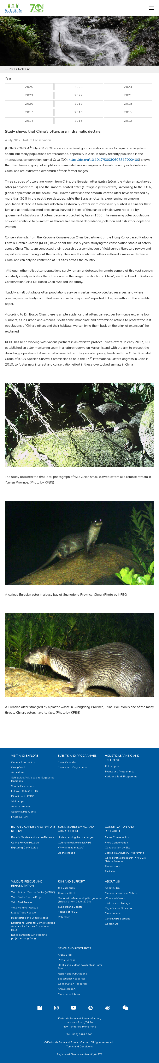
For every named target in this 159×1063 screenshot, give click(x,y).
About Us (112, 882)
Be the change (66, 853)
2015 (128, 112)
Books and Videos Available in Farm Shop (80, 966)
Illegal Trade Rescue (23, 912)
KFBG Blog (65, 955)
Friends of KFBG (68, 912)
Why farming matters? (71, 847)
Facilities (110, 871)
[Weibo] (104, 1008)
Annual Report (66, 989)
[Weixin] (122, 1008)
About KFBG (112, 888)
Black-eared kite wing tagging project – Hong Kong (29, 936)
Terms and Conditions (79, 1046)
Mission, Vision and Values (121, 893)
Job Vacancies (66, 888)
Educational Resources (72, 979)
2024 (128, 87)
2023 (29, 95)
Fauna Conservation (117, 837)
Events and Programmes (77, 756)
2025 (79, 87)
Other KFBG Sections (117, 919)
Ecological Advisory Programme (124, 853)
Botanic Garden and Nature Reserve (32, 837)
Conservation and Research (119, 829)
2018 (128, 104)
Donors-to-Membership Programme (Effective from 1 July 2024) (79, 900)
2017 (29, 112)
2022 (79, 95)
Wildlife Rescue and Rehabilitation (26, 884)
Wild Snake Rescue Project (27, 897)
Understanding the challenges (76, 837)
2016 (79, 112)
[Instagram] (53, 1008)
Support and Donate (70, 907)
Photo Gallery (19, 817)
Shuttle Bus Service (22, 786)
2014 (29, 121)
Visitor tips (17, 801)
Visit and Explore (24, 756)
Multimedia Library (69, 994)
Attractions (17, 772)
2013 (79, 121)
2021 (128, 95)
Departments (113, 913)
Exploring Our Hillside (24, 847)
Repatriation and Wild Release (29, 918)
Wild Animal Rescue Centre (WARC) (33, 892)
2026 (29, 87)
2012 (128, 121)
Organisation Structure (118, 908)
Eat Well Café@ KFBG (24, 791)
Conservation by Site (117, 847)
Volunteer (64, 917)
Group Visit (18, 767)
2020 (29, 104)
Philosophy (112, 766)
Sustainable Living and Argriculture (76, 829)
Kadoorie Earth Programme (121, 776)
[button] (151, 7)
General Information (23, 762)
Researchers (112, 866)
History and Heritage (117, 903)
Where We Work (115, 898)
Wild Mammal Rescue (24, 908)
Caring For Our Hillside (25, 843)
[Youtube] (70, 1008)
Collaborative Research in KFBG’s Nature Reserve (125, 859)
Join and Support (71, 882)
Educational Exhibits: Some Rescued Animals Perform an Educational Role (33, 926)
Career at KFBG (67, 893)
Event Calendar (67, 762)
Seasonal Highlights (23, 812)
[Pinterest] (87, 1008)
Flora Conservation (116, 843)
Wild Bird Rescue (21, 902)
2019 (79, 104)
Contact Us (111, 924)
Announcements (21, 806)
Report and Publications (72, 974)
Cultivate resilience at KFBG (74, 843)
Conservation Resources (73, 984)
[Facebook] (36, 1008)
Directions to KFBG (22, 796)
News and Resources (75, 948)
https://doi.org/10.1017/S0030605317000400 (104, 159)
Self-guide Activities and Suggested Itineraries (32, 779)
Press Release (66, 960)
